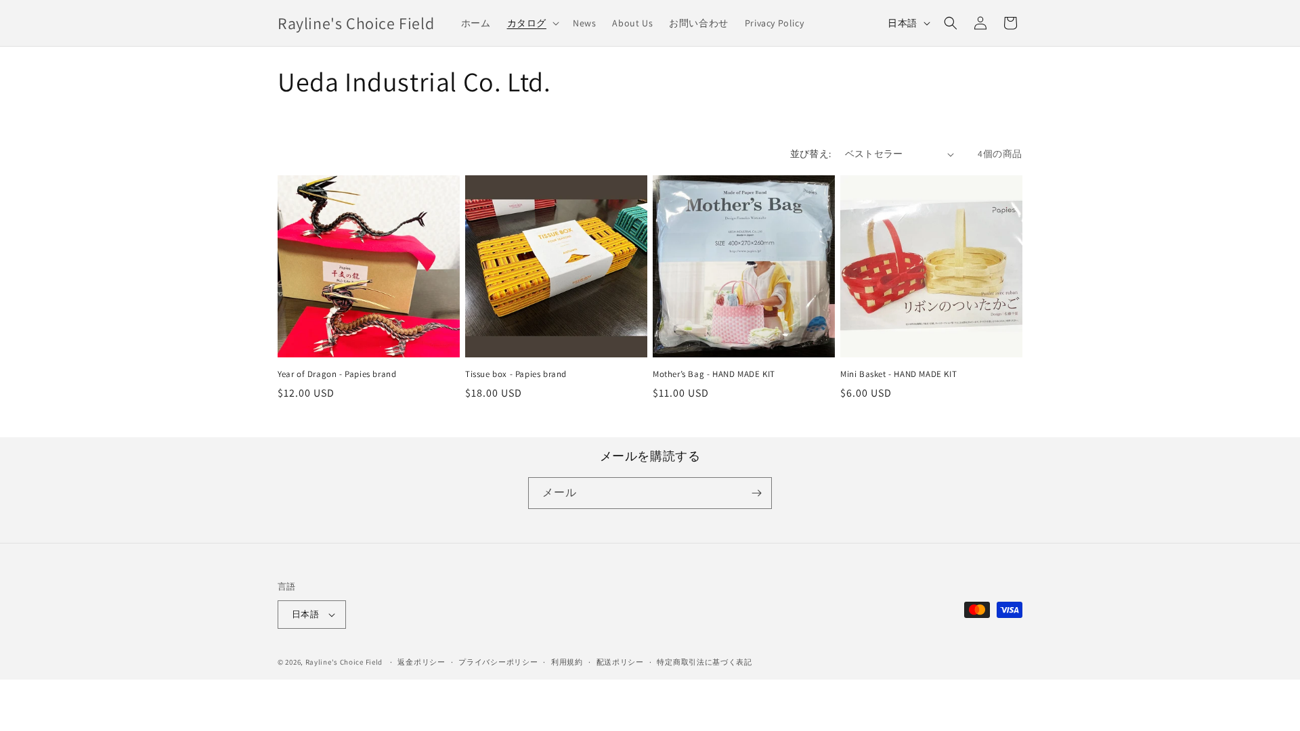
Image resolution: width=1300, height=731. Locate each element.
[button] (532, 23)
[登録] (756, 493)
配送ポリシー (620, 662)
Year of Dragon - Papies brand (337, 374)
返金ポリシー (421, 662)
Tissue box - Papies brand (516, 374)
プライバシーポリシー (498, 662)
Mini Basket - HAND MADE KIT (898, 374)
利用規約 (567, 662)
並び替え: (810, 154)
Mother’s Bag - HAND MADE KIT (714, 374)
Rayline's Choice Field (344, 662)
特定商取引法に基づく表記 (704, 662)
